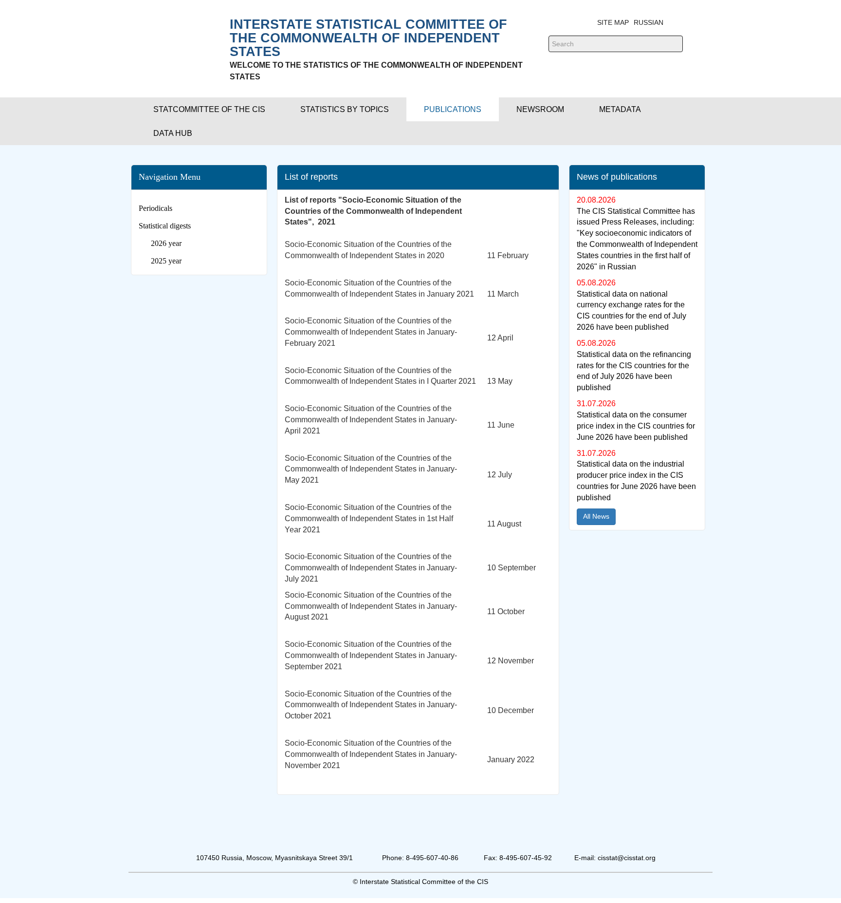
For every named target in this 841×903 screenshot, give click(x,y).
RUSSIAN (648, 22)
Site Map (613, 22)
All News (596, 516)
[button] (209, 109)
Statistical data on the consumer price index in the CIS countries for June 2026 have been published (636, 426)
